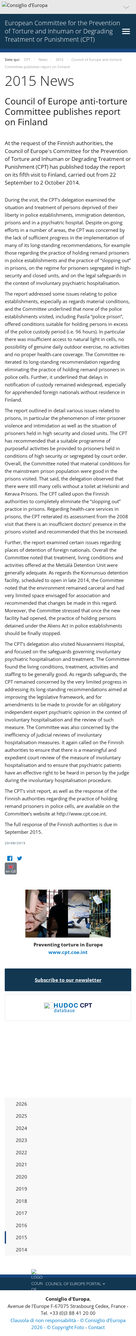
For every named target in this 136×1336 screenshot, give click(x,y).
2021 (21, 1164)
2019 (21, 1189)
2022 (21, 1152)
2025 (21, 1116)
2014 (21, 1249)
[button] (68, 7)
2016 (21, 1225)
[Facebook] (10, 858)
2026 (21, 1104)
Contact (96, 1327)
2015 (21, 1237)
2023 (21, 1140)
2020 (21, 1177)
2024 (21, 1128)
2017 (21, 1213)
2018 (21, 1201)
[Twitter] (19, 858)
